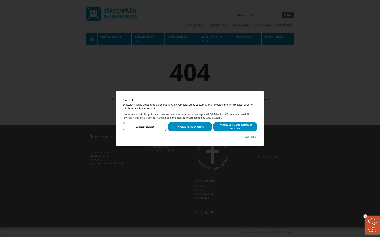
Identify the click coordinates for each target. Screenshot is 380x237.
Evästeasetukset (145, 126)
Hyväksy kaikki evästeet (190, 126)
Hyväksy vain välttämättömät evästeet (235, 126)
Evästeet (250, 136)
